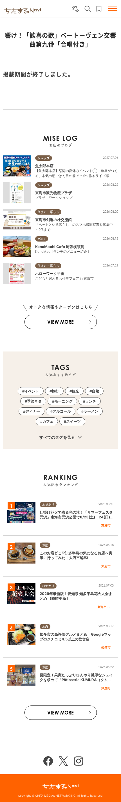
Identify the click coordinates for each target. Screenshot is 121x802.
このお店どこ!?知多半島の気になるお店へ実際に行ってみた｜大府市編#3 (76, 555)
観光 (75, 391)
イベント (31, 391)
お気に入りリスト (99, 9)
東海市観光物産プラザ (53, 192)
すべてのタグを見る (57, 437)
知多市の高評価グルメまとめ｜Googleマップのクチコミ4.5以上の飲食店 (75, 636)
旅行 (55, 391)
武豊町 (106, 688)
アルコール (62, 411)
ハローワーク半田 (49, 273)
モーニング (63, 401)
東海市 (106, 525)
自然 (95, 391)
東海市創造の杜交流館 (53, 219)
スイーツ (73, 421)
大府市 (106, 566)
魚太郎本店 (44, 166)
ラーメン (91, 411)
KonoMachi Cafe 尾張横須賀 (59, 246)
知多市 (106, 647)
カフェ (47, 421)
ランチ (90, 401)
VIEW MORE (60, 322)
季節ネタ (34, 401)
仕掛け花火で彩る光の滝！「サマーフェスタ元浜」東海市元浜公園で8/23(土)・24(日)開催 (77, 517)
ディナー (32, 411)
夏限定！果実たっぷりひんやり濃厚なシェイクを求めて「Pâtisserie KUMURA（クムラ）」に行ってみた (76, 680)
